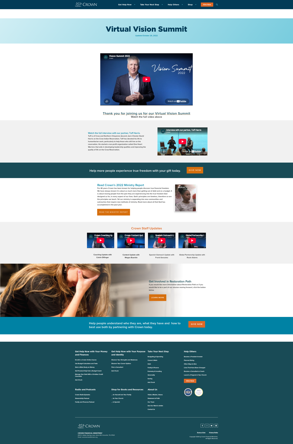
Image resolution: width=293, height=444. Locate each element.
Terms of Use (201, 432)
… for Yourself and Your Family (121, 395)
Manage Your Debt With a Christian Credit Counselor (89, 375)
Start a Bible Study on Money (85, 367)
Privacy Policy (213, 432)
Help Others (173, 4)
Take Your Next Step (149, 4)
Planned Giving (189, 360)
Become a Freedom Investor (193, 357)
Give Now (207, 4)
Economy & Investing (155, 371)
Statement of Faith (154, 398)
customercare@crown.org (90, 437)
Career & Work (152, 360)
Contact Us (151, 409)
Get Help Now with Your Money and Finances (91, 353)
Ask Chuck (78, 380)
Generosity (151, 375)
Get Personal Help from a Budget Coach (88, 371)
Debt (149, 364)
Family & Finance (153, 368)
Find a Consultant (117, 367)
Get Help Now (125, 4)
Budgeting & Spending (155, 357)
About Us (152, 389)
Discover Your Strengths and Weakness (124, 360)
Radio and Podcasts (85, 389)
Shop (190, 4)
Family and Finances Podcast (84, 402)
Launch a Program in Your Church (195, 375)
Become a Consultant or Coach (194, 371)
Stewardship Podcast (82, 398)
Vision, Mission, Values (155, 395)
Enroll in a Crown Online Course (85, 360)
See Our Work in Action (155, 406)
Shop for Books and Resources (127, 389)
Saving (150, 379)
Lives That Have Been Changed (194, 368)
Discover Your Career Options (121, 363)
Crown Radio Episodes (82, 395)
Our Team (151, 402)
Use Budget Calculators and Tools (86, 363)
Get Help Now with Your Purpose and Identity (128, 353)
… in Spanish (115, 402)
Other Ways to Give (190, 364)
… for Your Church (117, 398)
